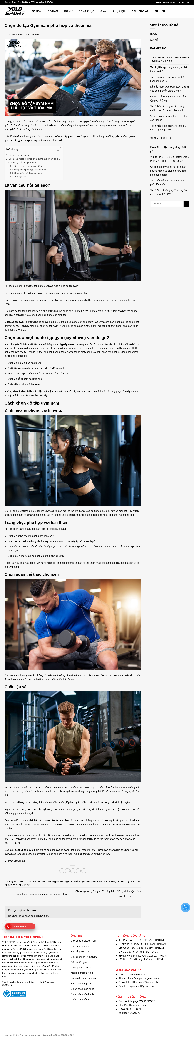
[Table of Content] (58, 149)
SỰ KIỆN (159, 11)
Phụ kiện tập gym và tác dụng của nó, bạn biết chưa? (40, 894)
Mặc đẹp (37, 881)
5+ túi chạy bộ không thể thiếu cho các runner (168, 118)
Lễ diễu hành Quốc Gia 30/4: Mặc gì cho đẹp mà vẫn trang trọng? (169, 89)
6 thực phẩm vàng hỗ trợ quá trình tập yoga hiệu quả (168, 98)
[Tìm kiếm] (174, 11)
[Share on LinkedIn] (83, 870)
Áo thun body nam (126, 881)
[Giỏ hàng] (180, 11)
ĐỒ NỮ (68, 11)
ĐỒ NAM (53, 11)
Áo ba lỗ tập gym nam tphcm (83, 881)
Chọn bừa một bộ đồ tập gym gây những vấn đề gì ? (34, 159)
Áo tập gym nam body (106, 881)
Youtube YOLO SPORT (131, 1013)
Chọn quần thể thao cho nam (28, 173)
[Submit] (186, 204)
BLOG (29, 881)
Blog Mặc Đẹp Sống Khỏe (133, 1005)
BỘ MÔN (36, 11)
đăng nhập (24, 916)
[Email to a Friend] (72, 870)
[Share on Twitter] (67, 870)
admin (36, 34)
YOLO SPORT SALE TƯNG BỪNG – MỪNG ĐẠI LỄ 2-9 (169, 59)
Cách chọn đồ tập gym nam (22, 162)
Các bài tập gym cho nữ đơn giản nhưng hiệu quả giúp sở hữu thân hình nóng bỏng (168, 171)
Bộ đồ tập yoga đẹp (21, 884)
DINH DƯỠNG (139, 11)
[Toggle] (188, 34)
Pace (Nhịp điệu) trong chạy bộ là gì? (168, 149)
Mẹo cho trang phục (51, 881)
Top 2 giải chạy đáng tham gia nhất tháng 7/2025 (169, 69)
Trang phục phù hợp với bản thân (30, 169)
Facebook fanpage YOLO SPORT (137, 1001)
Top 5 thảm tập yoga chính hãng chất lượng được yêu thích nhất (167, 108)
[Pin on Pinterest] (78, 870)
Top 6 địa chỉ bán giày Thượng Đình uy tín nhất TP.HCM (169, 192)
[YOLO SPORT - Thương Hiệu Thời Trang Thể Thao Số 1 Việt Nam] (16, 11)
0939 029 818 (182, 2)
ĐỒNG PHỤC (86, 11)
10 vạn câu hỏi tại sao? (19, 155)
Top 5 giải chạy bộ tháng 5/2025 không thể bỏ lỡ (167, 79)
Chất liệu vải (20, 176)
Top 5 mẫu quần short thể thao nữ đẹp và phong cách (168, 128)
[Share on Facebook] (61, 870)
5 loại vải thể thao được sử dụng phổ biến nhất (167, 182)
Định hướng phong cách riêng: (28, 166)
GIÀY (103, 11)
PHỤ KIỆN (119, 11)
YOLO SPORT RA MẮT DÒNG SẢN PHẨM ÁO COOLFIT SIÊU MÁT (169, 159)
